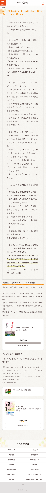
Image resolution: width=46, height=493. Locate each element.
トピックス (34, 450)
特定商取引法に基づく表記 (34, 479)
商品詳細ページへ (23, 345)
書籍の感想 (11, 460)
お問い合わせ (34, 470)
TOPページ (11, 450)
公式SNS (11, 465)
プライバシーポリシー (34, 474)
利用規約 (11, 479)
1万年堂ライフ (34, 460)
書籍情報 (11, 455)
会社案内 (34, 465)
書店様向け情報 (11, 470)
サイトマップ (11, 474)
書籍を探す (34, 455)
